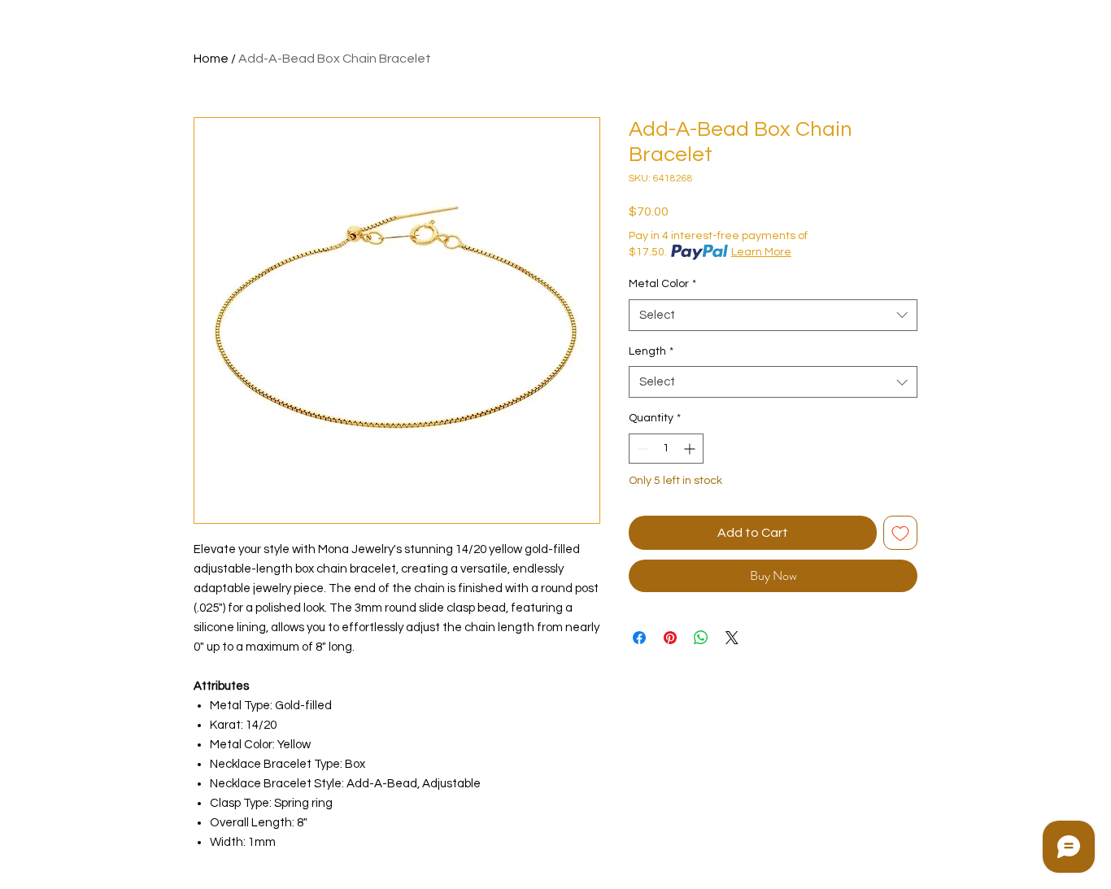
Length (651, 351)
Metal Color (662, 284)
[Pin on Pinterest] (670, 637)
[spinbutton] (666, 448)
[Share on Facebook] (639, 637)
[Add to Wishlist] (900, 533)
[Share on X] (732, 637)
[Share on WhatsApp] (701, 637)
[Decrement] (641, 448)
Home (211, 58)
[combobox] (773, 315)
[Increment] (691, 448)
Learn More (761, 252)
